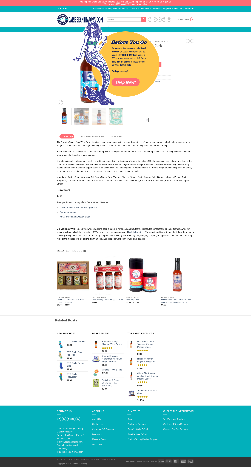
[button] (146, 120)
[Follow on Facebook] (59, 419)
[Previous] (57, 285)
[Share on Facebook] (58, 8)
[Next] (193, 285)
